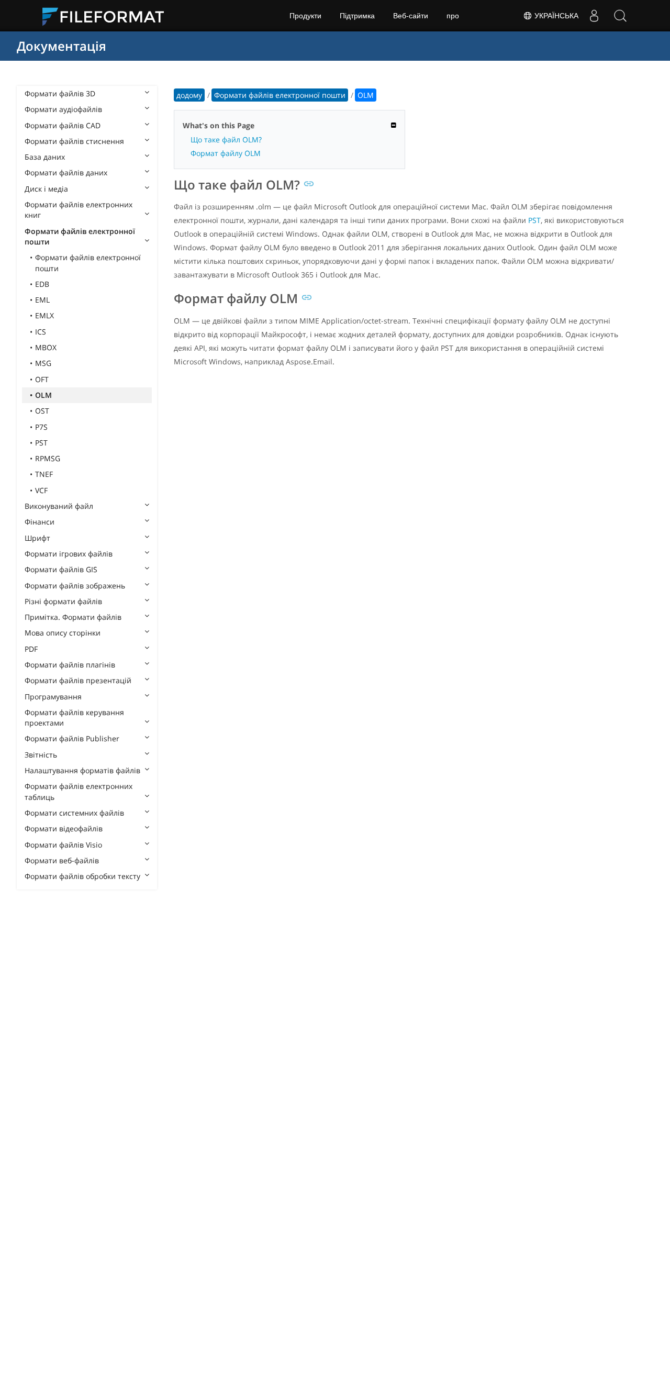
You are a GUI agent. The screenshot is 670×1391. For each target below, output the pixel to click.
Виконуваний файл (59, 506)
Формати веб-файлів (62, 860)
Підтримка (357, 16)
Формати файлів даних (66, 172)
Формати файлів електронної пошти (80, 236)
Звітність (41, 755)
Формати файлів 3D (60, 93)
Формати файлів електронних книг (78, 209)
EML (42, 300)
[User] (594, 15)
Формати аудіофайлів (63, 109)
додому (189, 95)
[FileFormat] (107, 16)
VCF (41, 490)
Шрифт (37, 538)
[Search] (620, 15)
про (452, 16)
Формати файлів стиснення (74, 141)
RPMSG (47, 458)
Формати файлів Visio (63, 845)
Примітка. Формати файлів (73, 617)
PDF (31, 649)
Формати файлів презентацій (78, 680)
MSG (43, 363)
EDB (42, 284)
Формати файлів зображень (75, 586)
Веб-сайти (410, 16)
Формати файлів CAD (62, 125)
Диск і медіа (46, 189)
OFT (42, 379)
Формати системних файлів (74, 813)
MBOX (46, 347)
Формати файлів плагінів (70, 665)
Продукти (305, 16)
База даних (45, 157)
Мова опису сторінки (62, 633)
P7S (41, 427)
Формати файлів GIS (61, 569)
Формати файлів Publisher (72, 738)
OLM (43, 395)
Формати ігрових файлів (69, 554)
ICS (40, 332)
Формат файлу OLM (226, 153)
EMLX (44, 315)
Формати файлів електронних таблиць (78, 791)
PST (41, 443)
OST (42, 411)
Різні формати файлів (63, 601)
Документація (61, 45)
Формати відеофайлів (64, 828)
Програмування (53, 697)
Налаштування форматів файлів (82, 770)
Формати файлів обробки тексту (82, 876)
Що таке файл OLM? (226, 139)
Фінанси (39, 522)
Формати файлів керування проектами (74, 717)
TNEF (44, 474)
